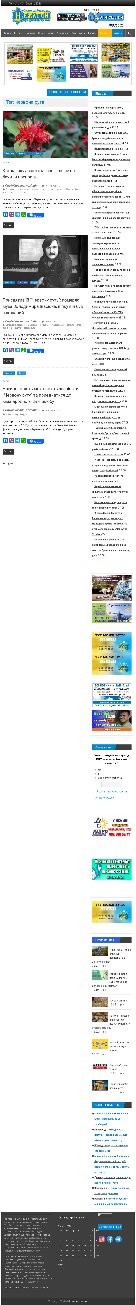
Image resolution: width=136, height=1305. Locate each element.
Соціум (34, 283)
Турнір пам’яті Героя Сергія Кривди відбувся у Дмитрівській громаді (110, 433)
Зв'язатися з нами (110, 1226)
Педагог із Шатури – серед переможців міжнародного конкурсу (110, 1135)
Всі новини (9, 153)
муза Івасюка (56, 325)
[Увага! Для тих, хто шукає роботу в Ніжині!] (100, 1043)
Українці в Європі (13, 1287)
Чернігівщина (22, 192)
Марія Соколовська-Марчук (36, 325)
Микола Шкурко (103, 1113)
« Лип (60, 1264)
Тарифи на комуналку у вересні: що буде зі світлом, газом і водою (111, 275)
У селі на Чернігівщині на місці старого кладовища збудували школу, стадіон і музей (110, 465)
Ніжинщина (59, 189)
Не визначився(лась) (109, 778)
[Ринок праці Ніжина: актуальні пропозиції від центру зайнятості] (100, 951)
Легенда (21, 153)
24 (61, 1255)
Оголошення (105, 33)
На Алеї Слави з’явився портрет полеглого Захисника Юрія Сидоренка (111, 291)
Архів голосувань (106, 798)
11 (67, 1245)
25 (67, 1255)
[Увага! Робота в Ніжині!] (100, 1066)
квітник (27, 189)
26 (73, 1255)
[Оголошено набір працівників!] (100, 1085)
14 (85, 1245)
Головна (7, 33)
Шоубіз (82, 33)
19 (73, 1250)
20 (79, 1250)
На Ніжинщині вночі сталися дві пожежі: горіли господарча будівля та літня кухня (111, 385)
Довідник (118, 33)
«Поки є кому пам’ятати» (108, 454)
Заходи (51, 33)
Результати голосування (112, 791)
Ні (98, 774)
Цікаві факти (35, 153)
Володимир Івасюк (14, 189)
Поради (41, 33)
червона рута (9, 192)
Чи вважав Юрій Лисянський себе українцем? (111, 1119)
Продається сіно (118, 1000)
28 (85, 1255)
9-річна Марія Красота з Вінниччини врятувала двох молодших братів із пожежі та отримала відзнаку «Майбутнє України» (109, 524)
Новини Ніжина (90, 9)
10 (61, 1245)
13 (79, 1245)
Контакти (92, 33)
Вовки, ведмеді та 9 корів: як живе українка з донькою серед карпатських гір (110, 175)
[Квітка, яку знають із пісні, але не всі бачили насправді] (45, 134)
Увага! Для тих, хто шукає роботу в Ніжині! (119, 1046)
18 (67, 1250)
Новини (17, 33)
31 (61, 1260)
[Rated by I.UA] (105, 1216)
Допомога (31, 33)
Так (99, 770)
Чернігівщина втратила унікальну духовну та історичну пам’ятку (110, 491)
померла (67, 325)
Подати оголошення (67, 91)
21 (85, 1250)
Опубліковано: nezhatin (21, 185)
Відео (73, 33)
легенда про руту (39, 189)
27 (79, 1255)
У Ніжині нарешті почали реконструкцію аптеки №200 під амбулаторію (110, 348)
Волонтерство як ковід (107, 149)
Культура (22, 283)
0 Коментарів (51, 186)
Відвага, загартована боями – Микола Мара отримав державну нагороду (111, 159)
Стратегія (61, 33)
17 (61, 1250)
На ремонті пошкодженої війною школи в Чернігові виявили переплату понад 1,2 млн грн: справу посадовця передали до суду (111, 197)
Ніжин (50, 189)
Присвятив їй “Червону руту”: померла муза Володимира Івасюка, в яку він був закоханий (43, 306)
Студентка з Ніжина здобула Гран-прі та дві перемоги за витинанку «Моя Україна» (110, 138)
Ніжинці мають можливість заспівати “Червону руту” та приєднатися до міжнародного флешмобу (40, 395)
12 (73, 1245)
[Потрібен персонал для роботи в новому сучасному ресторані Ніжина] (100, 1017)
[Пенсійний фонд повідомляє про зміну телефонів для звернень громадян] (100, 975)
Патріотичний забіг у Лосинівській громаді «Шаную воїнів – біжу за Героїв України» (109, 328)
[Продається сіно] (100, 1001)
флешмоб (10, 414)
